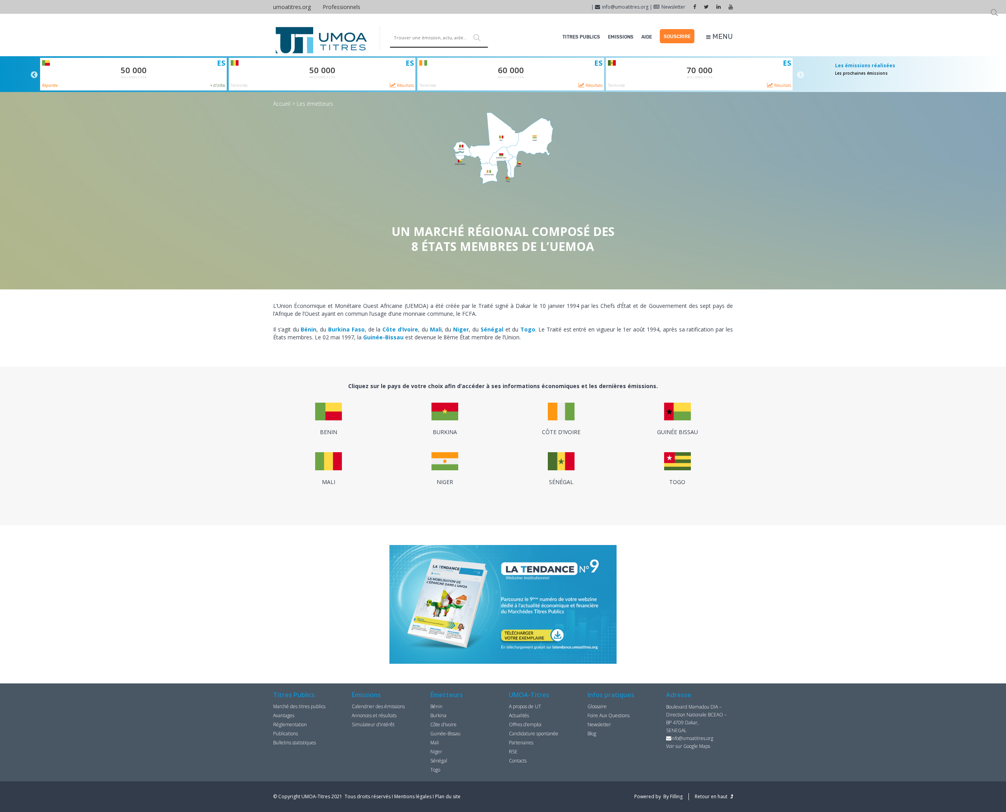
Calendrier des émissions (378, 706)
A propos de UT (525, 706)
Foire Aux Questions (608, 715)
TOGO (677, 482)
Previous (34, 75)
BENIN (328, 432)
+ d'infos (217, 85)
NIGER (445, 482)
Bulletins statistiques (294, 742)
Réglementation (290, 724)
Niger (436, 751)
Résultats (405, 85)
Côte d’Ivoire (443, 724)
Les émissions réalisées (865, 65)
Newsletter (673, 7)
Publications (285, 733)
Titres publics (581, 37)
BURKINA (445, 432)
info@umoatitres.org (625, 7)
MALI (328, 482)
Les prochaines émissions (861, 73)
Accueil (281, 103)
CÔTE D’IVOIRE (561, 432)
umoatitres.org (292, 7)
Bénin (436, 706)
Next (800, 75)
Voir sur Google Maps (688, 746)
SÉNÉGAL (561, 482)
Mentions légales (412, 796)
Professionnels (341, 7)
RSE (513, 751)
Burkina (438, 715)
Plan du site (448, 796)
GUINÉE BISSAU (677, 432)
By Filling (673, 796)
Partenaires (521, 742)
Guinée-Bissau (445, 733)
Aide (646, 37)
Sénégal (438, 760)
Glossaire (597, 706)
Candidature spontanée (533, 733)
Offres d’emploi (525, 724)
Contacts (518, 760)
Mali (434, 742)
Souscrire (677, 36)
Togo (435, 769)
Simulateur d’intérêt (373, 724)
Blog (591, 733)
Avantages (283, 715)
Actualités (519, 715)
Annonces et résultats (374, 715)
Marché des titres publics (299, 706)
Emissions (620, 37)
